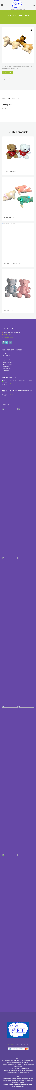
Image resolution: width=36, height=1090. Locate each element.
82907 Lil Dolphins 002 (12, 264)
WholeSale (14, 18)
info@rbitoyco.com (8, 337)
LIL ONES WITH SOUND (9, 358)
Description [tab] (6, 98)
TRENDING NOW (7, 364)
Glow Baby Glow (7, 355)
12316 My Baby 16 (10, 310)
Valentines (6, 366)
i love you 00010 (10, 171)
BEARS (5, 353)
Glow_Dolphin (9, 217)
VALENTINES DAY (7, 368)
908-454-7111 (7, 334)
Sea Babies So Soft (7, 362)
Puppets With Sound (8, 360)
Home (7, 18)
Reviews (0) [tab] (15, 98)
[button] (31, 30)
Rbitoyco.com (10, 1044)
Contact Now (7, 72)
